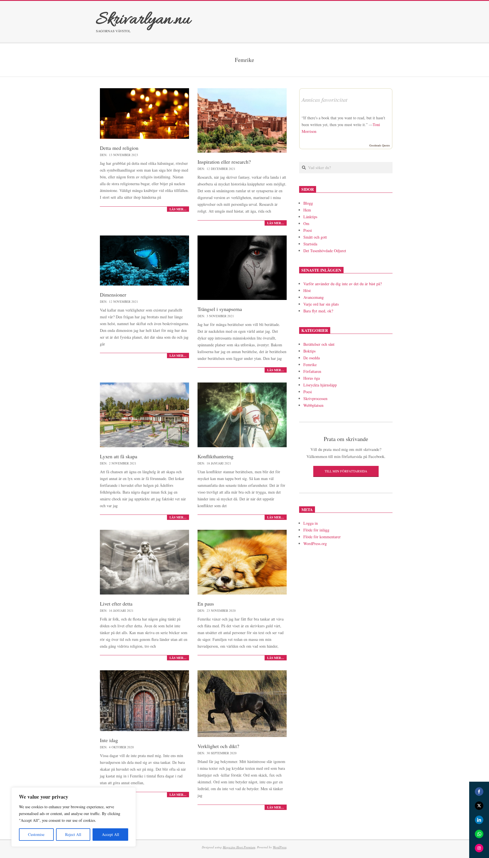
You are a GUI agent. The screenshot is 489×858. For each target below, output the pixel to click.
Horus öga (311, 378)
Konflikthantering (215, 456)
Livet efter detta (116, 603)
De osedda (311, 357)
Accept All (110, 834)
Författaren (312, 371)
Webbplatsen (313, 405)
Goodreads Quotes (379, 145)
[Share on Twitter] (479, 805)
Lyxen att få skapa (118, 456)
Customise (36, 834)
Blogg (308, 203)
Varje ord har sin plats (321, 304)
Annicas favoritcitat (325, 99)
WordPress (279, 847)
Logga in (310, 523)
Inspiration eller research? (224, 161)
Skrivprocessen (315, 398)
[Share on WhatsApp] (479, 834)
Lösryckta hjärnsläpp (320, 385)
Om (306, 223)
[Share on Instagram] (479, 848)
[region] (73, 817)
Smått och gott (315, 237)
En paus (206, 603)
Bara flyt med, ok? (318, 311)
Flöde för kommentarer (322, 536)
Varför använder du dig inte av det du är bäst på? (342, 283)
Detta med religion (119, 147)
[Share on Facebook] (479, 791)
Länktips (310, 216)
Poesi (307, 230)
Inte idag (109, 740)
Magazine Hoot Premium (239, 847)
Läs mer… (178, 209)
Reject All (73, 834)
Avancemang (313, 297)
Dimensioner (113, 294)
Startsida (310, 244)
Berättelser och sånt (318, 344)
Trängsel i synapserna (220, 309)
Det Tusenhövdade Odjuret (324, 250)
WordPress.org (315, 543)
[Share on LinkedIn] (479, 820)
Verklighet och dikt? (218, 746)
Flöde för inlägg (316, 530)
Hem (307, 210)
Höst (307, 290)
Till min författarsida (346, 471)
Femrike (310, 364)
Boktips (309, 351)
